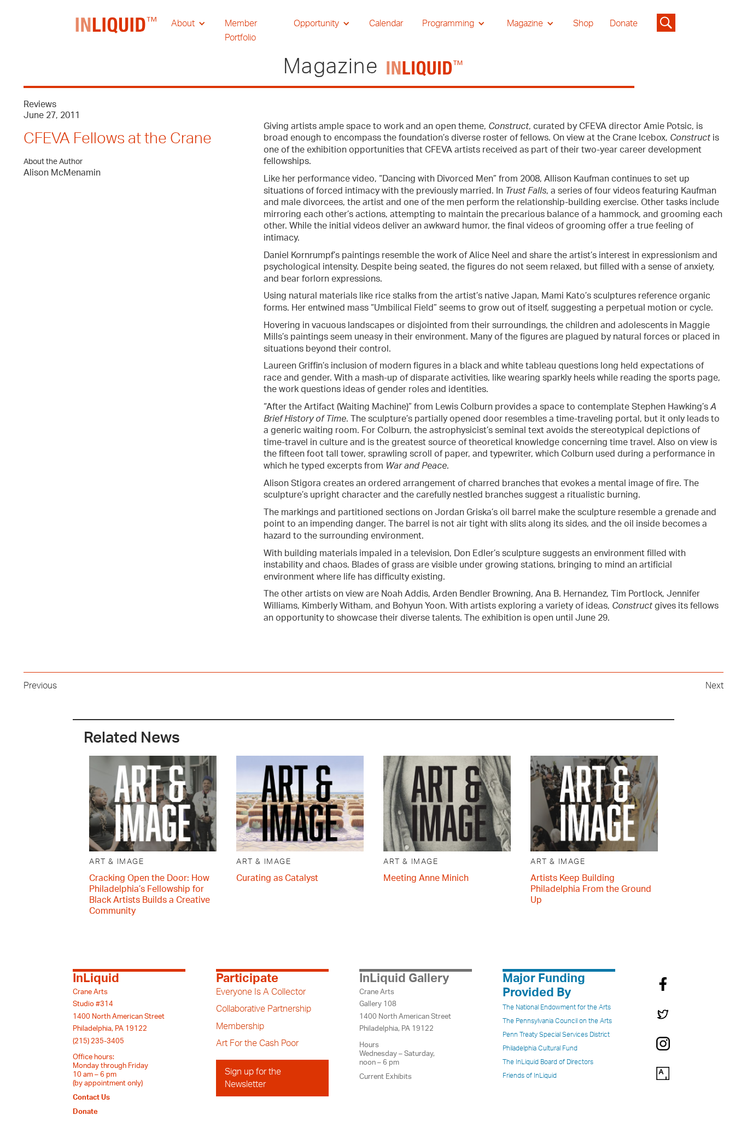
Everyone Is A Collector (261, 992)
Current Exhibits (385, 1076)
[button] (188, 23)
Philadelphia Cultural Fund (540, 1048)
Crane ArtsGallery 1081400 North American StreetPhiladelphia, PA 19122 (405, 1010)
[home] (116, 30)
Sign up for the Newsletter (253, 1077)
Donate (624, 23)
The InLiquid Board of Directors (548, 1062)
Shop (583, 23)
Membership (240, 1026)
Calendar (386, 23)
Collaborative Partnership (263, 1009)
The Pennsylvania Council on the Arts (557, 1021)
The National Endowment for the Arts (557, 1007)
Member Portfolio (241, 30)
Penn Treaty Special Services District (556, 1034)
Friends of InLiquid (530, 1075)
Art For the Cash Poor (257, 1043)
